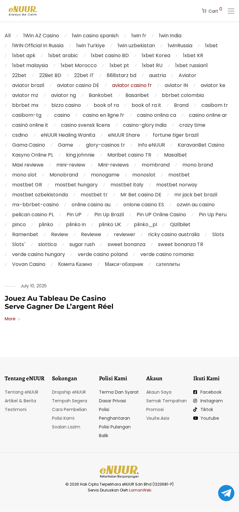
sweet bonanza (126, 244)
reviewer (124, 234)
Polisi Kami (63, 418)
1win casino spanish (95, 35)
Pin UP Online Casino (161, 214)
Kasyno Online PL (32, 154)
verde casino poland (103, 254)
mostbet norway (176, 184)
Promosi (155, 409)
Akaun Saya (158, 392)
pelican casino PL (33, 214)
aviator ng (63, 95)
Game (65, 145)
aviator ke (213, 85)
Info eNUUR (151, 145)
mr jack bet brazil (195, 194)
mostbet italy (126, 184)
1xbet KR (193, 55)
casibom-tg (26, 115)
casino (62, 115)
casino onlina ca (156, 115)
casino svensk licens (85, 125)
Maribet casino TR (129, 154)
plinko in (76, 224)
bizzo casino (66, 105)
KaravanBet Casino (201, 145)
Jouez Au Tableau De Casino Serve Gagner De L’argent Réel (59, 302)
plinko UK (110, 224)
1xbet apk (23, 55)
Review (59, 234)
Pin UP (74, 214)
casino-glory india (144, 125)
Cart (215, 10)
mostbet (179, 174)
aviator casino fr (132, 85)
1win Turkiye (90, 45)
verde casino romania (167, 254)
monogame (105, 174)
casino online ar (208, 115)
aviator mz (25, 95)
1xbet (211, 45)
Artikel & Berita (20, 401)
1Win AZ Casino (41, 35)
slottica (47, 244)
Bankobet (101, 95)
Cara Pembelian (69, 409)
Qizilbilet (180, 224)
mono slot (24, 174)
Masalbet (175, 154)
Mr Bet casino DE (141, 194)
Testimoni (15, 409)
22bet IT (84, 75)
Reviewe (91, 234)
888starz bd (121, 75)
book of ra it (146, 105)
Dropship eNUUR (69, 392)
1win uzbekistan (136, 45)
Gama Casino (28, 145)
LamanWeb (140, 490)
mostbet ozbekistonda (40, 194)
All (8, 35)
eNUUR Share (124, 135)
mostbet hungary (76, 184)
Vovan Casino (28, 264)
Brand (181, 105)
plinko (46, 224)
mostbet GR (27, 184)
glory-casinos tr (105, 145)
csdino (20, 135)
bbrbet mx (25, 105)
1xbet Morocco (79, 65)
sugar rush (82, 244)
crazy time (192, 125)
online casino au (91, 204)
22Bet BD (50, 75)
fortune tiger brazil (176, 135)
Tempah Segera (69, 401)
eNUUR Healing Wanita (68, 135)
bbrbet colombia (183, 95)
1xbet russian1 (191, 65)
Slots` (19, 244)
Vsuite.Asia (157, 418)
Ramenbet (25, 234)
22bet (19, 75)
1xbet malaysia (30, 65)
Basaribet (137, 95)
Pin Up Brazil (109, 214)
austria (157, 75)
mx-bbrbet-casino (35, 204)
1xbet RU (152, 65)
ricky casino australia (173, 234)
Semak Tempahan (166, 401)
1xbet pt (119, 65)
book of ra (106, 105)
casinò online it (30, 125)
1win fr (138, 35)
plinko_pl (145, 224)
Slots (218, 234)
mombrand (156, 164)
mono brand (197, 164)
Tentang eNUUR (21, 392)
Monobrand (63, 174)
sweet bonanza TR (180, 244)
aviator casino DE (78, 85)
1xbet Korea (156, 55)
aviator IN (176, 85)
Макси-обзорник (124, 264)
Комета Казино (75, 264)
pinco (19, 224)
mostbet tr (94, 194)
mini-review (70, 164)
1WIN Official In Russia (37, 45)
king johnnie (80, 154)
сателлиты (168, 264)
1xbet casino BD (110, 55)
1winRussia (180, 45)
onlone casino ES (143, 204)
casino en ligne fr (103, 115)
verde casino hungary (38, 254)
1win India (170, 35)
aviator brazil (28, 85)
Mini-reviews (113, 164)
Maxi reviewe (28, 164)
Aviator (187, 75)
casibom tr (214, 105)
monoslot (144, 174)
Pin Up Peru (213, 214)
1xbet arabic (63, 55)
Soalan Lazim (66, 427)
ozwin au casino (196, 204)
